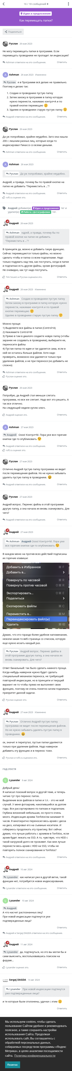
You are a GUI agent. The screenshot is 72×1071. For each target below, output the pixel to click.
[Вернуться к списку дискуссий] (3, 4)
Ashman (14, 232)
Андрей (11, 434)
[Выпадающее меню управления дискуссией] (68, 4)
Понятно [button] (12, 1064)
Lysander (12, 877)
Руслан (11, 82)
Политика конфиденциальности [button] (34, 1055)
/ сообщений (35, 4)
